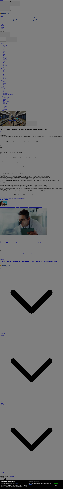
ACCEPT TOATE (56, 483)
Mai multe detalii (17, 483)
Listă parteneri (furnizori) (30, 484)
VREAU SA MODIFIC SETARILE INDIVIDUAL (56, 485)
